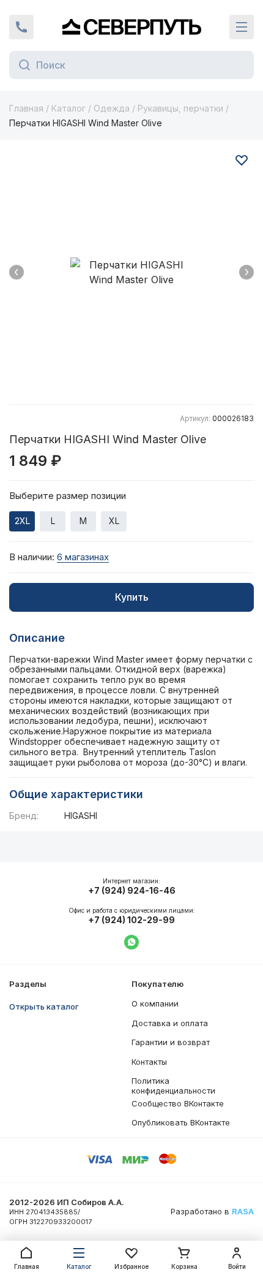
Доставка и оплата (170, 1023)
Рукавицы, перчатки (180, 108)
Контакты (149, 1062)
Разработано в (212, 1211)
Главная (26, 108)
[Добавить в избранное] (242, 160)
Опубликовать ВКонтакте (181, 1122)
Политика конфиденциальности (173, 1085)
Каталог (68, 108)
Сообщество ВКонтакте (178, 1103)
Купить (132, 597)
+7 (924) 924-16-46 (132, 891)
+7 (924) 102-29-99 (131, 920)
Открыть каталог (44, 1006)
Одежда (112, 108)
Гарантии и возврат (171, 1042)
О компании (155, 1003)
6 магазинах (83, 557)
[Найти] (21, 65)
